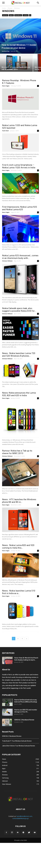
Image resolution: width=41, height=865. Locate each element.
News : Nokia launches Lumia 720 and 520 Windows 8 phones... (18, 354)
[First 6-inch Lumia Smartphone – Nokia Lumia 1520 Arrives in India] (20, 183)
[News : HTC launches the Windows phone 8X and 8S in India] (20, 520)
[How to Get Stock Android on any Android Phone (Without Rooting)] (7, 702)
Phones (10, 8)
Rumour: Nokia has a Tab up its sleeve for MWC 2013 (17, 452)
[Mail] (18, 832)
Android (5, 15)
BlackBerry (18, 15)
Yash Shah (5, 130)
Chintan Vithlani (7, 261)
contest (25, 15)
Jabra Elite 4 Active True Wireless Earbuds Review (18, 746)
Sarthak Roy (5, 51)
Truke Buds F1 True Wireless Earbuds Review (17, 741)
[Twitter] (29, 832)
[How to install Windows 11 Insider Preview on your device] (20, 36)
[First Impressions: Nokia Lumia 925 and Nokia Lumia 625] (20, 228)
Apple (11, 15)
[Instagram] (12, 832)
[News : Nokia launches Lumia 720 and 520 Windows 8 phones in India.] (20, 370)
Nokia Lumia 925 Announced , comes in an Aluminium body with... (20, 256)
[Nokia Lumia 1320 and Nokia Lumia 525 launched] (20, 142)
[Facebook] (6, 832)
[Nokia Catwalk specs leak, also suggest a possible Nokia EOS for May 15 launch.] (20, 328)
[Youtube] (35, 832)
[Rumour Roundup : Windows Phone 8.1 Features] (20, 99)
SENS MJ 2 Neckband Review (24, 720)
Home (4, 8)
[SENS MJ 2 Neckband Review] (7, 722)
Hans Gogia (5, 86)
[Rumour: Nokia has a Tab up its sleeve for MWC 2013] (20, 472)
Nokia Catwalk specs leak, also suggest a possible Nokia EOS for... (19, 309)
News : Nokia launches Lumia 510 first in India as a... (18, 592)
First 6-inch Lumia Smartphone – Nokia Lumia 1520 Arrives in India (18, 166)
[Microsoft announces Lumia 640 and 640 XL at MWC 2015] (16, 62)
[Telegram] (23, 832)
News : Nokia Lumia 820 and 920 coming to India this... (18, 546)
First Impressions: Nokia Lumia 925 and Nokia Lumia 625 (19, 208)
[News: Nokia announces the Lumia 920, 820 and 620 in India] (20, 419)
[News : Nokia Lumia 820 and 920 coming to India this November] (20, 565)
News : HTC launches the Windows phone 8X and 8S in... (19, 500)
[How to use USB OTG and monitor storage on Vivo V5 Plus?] (7, 712)
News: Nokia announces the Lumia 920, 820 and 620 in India (19, 394)
